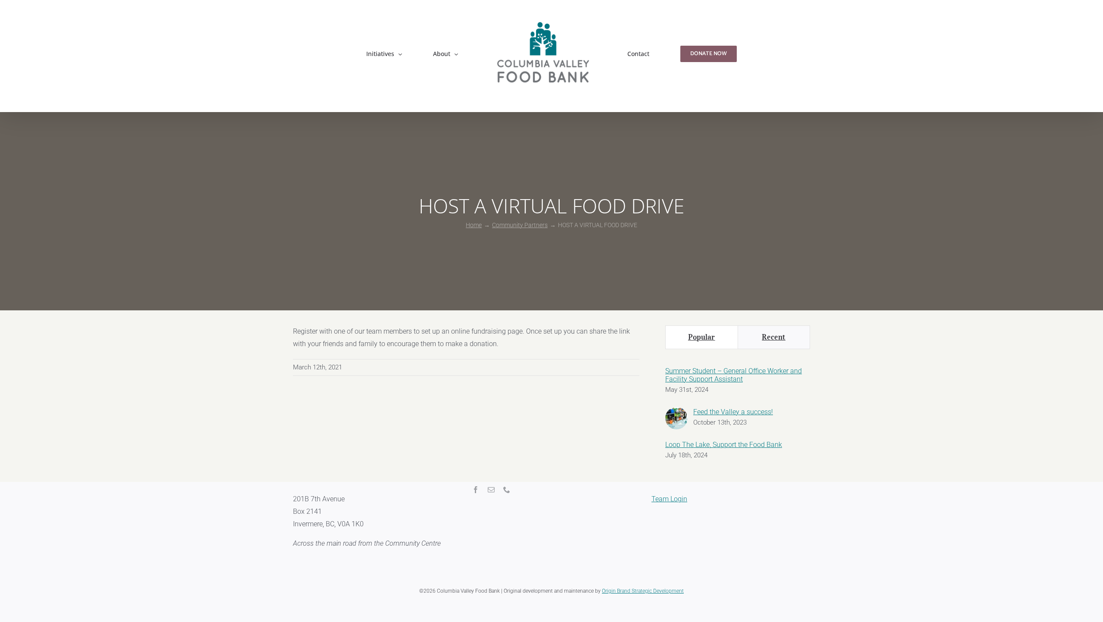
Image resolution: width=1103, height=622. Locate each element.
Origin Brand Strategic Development (643, 591)
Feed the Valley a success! (733, 412)
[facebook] (475, 489)
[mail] (491, 489)
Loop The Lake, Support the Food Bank (723, 445)
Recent (773, 337)
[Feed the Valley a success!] (676, 413)
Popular (701, 337)
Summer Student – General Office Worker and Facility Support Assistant (733, 375)
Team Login (669, 499)
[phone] (506, 489)
